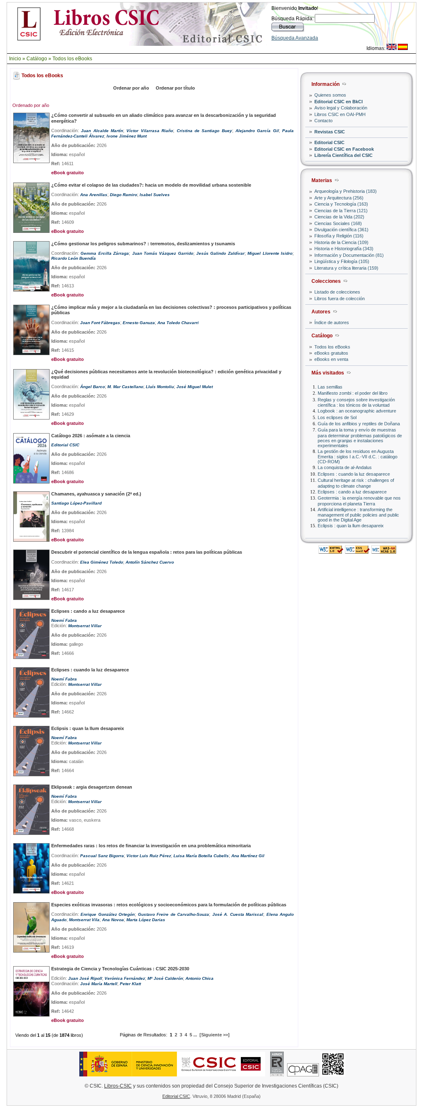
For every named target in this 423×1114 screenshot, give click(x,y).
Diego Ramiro (123, 194)
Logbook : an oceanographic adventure (357, 410)
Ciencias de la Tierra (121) (341, 210)
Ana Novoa (113, 919)
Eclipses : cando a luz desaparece (352, 491)
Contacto (323, 120)
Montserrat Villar (85, 625)
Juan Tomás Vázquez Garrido (162, 253)
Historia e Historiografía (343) (343, 248)
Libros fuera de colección (339, 298)
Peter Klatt (130, 983)
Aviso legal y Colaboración (340, 107)
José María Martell (98, 983)
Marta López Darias (145, 919)
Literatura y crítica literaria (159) (346, 267)
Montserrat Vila (84, 919)
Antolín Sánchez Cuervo (150, 562)
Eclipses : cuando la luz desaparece (354, 474)
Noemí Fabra (64, 620)
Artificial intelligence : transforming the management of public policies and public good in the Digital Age (358, 514)
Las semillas (330, 386)
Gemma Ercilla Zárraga (105, 253)
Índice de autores (331, 322)
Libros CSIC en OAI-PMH (340, 114)
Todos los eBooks (72, 59)
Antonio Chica (199, 978)
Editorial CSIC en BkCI (338, 101)
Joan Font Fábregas (100, 322)
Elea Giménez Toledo (101, 562)
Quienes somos (330, 94)
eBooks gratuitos (331, 353)
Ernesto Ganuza (139, 322)
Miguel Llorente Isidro (269, 253)
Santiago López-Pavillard (76, 503)
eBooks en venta (331, 359)
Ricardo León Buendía (73, 258)
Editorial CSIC (329, 142)
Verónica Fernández (125, 978)
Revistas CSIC (329, 131)
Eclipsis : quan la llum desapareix (351, 525)
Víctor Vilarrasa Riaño (149, 130)
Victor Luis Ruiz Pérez (148, 855)
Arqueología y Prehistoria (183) (345, 191)
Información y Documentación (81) (349, 255)
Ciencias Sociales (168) (338, 223)
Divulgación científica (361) (341, 229)
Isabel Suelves (155, 194)
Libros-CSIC (118, 1086)
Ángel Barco (92, 386)
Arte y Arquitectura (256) (339, 197)
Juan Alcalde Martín (102, 130)
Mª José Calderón (165, 978)
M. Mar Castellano (125, 386)
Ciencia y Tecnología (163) (341, 203)
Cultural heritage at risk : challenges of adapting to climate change (356, 483)
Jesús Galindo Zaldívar (220, 253)
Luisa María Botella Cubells (201, 855)
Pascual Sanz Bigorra (102, 855)
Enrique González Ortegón (108, 914)
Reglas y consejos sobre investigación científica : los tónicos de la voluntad (356, 402)
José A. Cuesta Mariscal (237, 914)
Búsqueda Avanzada (294, 38)
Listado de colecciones (337, 291)
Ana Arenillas (93, 194)
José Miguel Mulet (194, 386)
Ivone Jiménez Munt (127, 136)
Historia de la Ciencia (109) (341, 242)
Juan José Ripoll (85, 978)
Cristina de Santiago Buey (204, 130)
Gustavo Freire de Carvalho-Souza (173, 914)
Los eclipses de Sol (337, 417)
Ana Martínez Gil (247, 855)
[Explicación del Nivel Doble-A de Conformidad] (383, 551)
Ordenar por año (131, 87)
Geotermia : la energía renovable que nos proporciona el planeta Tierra (359, 500)
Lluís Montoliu (160, 386)
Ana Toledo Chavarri (178, 322)
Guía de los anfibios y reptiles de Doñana (359, 423)
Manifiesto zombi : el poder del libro (352, 393)
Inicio (15, 59)
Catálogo (36, 59)
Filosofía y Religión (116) (339, 235)
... (195, 1034)
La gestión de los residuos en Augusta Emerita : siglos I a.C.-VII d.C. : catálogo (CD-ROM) (357, 456)
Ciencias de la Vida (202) (339, 216)
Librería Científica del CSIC (343, 155)
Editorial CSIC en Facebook (344, 149)
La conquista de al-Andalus (345, 467)
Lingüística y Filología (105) (341, 261)
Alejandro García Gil (257, 130)
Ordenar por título (175, 87)
